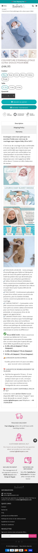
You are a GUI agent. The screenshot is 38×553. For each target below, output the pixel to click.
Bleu (4, 75)
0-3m (5, 87)
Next (34, 31)
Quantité (4, 92)
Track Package (7, 493)
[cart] (36, 6)
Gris (16, 75)
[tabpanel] (5, 53)
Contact (3, 507)
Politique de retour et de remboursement (13, 519)
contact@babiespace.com (11, 495)
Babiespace (14, 546)
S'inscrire (33, 536)
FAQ (2, 513)
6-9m (19, 87)
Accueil (4, 9)
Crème (29, 75)
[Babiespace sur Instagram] (22, 542)
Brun (23, 75)
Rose (10, 75)
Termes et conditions (7, 525)
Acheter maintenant (20, 108)
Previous (3, 31)
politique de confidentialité (9, 516)
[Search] (32, 6)
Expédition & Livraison (8, 522)
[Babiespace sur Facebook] (16, 542)
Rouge (5, 79)
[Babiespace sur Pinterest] (19, 542)
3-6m (12, 87)
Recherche (4, 510)
